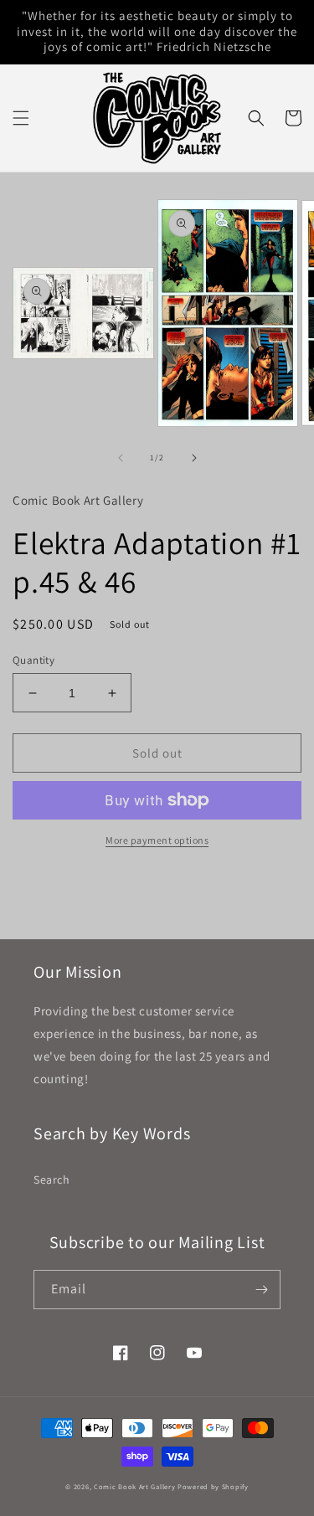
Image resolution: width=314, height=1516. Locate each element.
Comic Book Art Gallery (134, 1486)
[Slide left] (120, 457)
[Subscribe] (261, 1289)
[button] (21, 118)
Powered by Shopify (213, 1486)
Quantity (33, 660)
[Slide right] (194, 457)
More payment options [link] (157, 840)
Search (51, 1179)
